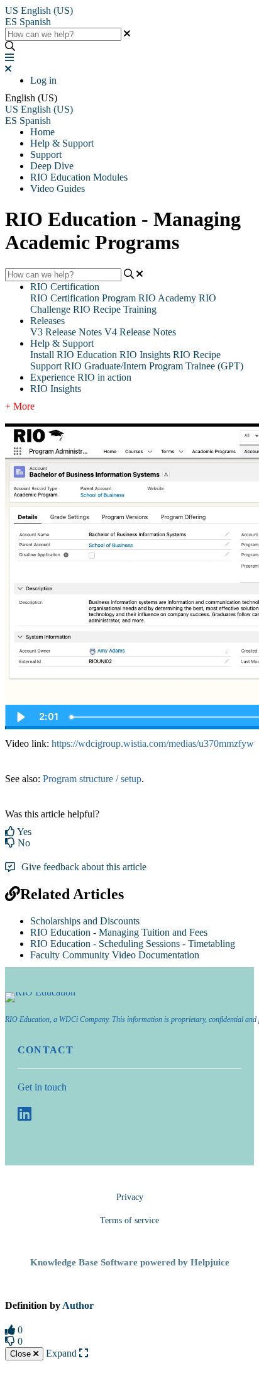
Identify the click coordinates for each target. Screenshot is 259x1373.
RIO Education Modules (79, 177)
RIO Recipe (197, 354)
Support (46, 154)
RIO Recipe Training (115, 309)
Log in (43, 80)
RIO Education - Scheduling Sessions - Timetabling (132, 943)
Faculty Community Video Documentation (114, 955)
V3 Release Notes (66, 332)
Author (78, 1305)
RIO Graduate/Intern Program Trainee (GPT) (153, 366)
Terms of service (129, 1220)
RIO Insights (144, 354)
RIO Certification (64, 286)
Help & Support (62, 143)
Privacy (129, 1197)
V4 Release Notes (140, 332)
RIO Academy (167, 298)
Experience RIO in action (80, 377)
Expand (62, 1353)
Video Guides (57, 188)
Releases (47, 320)
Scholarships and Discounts (85, 921)
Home (42, 131)
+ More (20, 406)
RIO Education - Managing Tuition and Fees (118, 932)
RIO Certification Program (83, 298)
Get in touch (42, 1087)
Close (21, 1354)
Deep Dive (52, 165)
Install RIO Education (73, 354)
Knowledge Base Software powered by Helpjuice (129, 1262)
